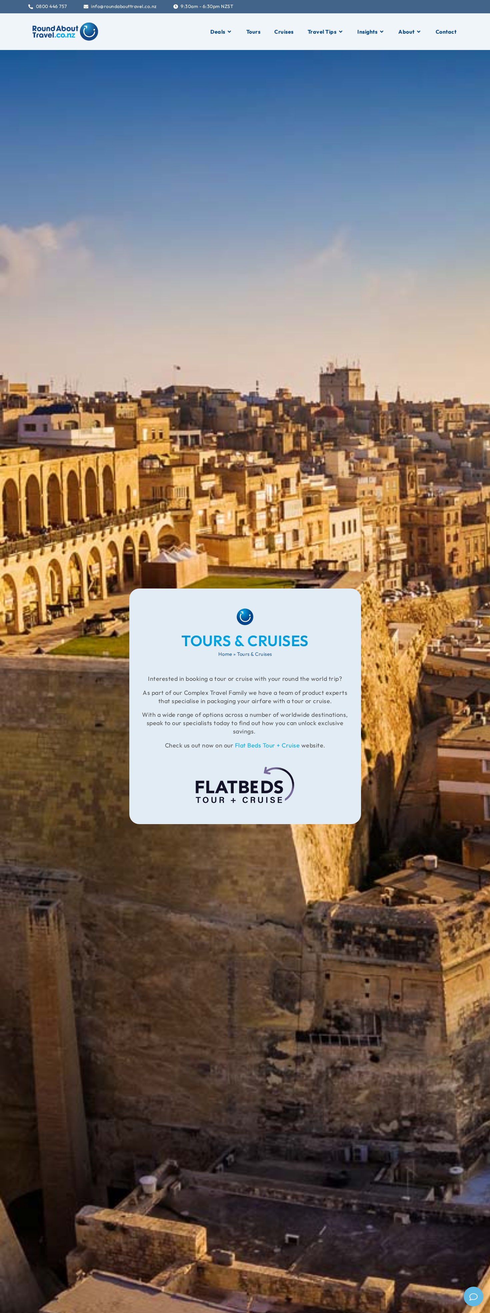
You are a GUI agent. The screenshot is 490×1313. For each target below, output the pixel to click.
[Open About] (419, 32)
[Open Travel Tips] (340, 32)
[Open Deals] (229, 32)
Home (225, 654)
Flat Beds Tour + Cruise (267, 745)
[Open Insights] (381, 32)
